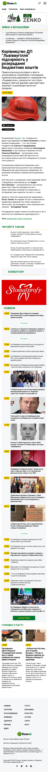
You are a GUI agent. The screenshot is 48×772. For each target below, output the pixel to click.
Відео (6, 728)
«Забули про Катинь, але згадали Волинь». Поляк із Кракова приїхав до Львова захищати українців (35, 654)
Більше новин (24, 618)
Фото (27, 725)
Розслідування (10, 713)
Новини (9, 308)
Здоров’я (8, 721)
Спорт (27, 721)
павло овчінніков (25, 219)
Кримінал (8, 717)
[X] (22, 766)
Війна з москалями (15, 27)
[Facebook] (17, 766)
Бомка (17, 138)
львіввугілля (12, 219)
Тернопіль (13, 9)
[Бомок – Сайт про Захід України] (9, 3)
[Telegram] (26, 766)
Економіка (29, 709)
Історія (28, 717)
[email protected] (25, 743)
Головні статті (12, 625)
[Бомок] (24, 734)
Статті (27, 706)
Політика (8, 709)
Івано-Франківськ (27, 9)
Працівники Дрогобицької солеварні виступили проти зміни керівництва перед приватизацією (12, 654)
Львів (4, 9)
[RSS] (31, 766)
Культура (29, 713)
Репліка (7, 725)
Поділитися (9, 125)
